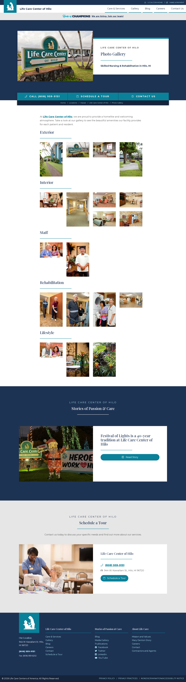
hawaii (83, 103)
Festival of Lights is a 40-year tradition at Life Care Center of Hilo (126, 440)
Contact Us (177, 8)
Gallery (135, 8)
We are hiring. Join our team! (107, 16)
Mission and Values (141, 636)
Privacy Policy (107, 678)
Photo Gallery (117, 103)
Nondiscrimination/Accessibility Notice (162, 678)
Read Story (131, 457)
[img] (26, 96)
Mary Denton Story (141, 640)
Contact (50, 651)
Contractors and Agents (144, 651)
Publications (101, 644)
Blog (147, 8)
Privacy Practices (128, 678)
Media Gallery (102, 640)
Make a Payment (176, 2)
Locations (73, 103)
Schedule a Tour (94, 96)
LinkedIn (102, 654)
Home (63, 103)
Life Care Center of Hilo (35, 8)
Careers (160, 8)
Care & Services (116, 8)
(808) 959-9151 (114, 565)
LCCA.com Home (155, 2)
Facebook (103, 647)
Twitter (101, 651)
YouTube (103, 658)
